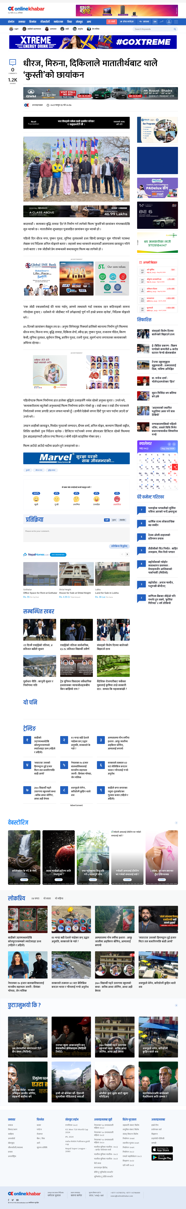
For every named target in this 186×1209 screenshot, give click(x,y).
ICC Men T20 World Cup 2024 (76, 1131)
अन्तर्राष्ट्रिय (12, 1156)
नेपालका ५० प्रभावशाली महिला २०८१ (103, 1134)
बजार (39, 1125)
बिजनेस (32, 22)
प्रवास (10, 1152)
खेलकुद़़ (11, 1143)
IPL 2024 (69, 1137)
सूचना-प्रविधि (42, 1147)
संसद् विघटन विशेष (130, 1134)
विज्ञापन (154, 1134)
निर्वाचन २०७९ (128, 1147)
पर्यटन (39, 1129)
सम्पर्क (153, 1143)
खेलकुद (79, 22)
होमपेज (11, 22)
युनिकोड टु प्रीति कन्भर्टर (103, 1176)
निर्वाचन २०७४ (129, 1138)
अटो (38, 1143)
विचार (69, 22)
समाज (10, 1125)
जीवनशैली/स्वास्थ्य (15, 1147)
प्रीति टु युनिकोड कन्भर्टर (103, 1172)
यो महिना (59, 898)
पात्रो (113, 21)
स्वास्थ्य (146, 21)
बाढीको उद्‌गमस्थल (34, 28)
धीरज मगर (39, 470)
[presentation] (122, 554)
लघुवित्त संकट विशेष (131, 1129)
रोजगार (40, 1134)
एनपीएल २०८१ (71, 1125)
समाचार (21, 22)
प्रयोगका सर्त (156, 1129)
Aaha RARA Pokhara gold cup (77, 1143)
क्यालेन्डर (145, 444)
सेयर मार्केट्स (128, 21)
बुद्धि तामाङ (51, 470)
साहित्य (11, 1134)
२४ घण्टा (35, 898)
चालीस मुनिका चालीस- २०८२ (106, 1154)
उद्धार (16, 28)
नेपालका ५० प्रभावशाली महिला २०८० (103, 1141)
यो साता (47, 898)
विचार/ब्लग (12, 1129)
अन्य (89, 22)
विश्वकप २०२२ (128, 1161)
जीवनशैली (45, 22)
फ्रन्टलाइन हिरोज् (100, 1167)
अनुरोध (80, 28)
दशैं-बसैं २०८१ (128, 1165)
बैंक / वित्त (41, 1138)
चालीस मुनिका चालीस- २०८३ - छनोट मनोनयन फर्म (106, 1148)
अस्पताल (53, 28)
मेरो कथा (97, 1163)
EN (155, 22)
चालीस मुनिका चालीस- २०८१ (106, 1159)
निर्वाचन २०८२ (128, 1152)
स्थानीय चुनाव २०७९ (131, 1143)
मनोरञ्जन (58, 22)
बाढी (67, 28)
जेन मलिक (95, 28)
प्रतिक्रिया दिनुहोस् (119, 546)
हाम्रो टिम (154, 1125)
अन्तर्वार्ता (11, 1138)
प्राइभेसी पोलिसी (157, 1138)
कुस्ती (28, 470)
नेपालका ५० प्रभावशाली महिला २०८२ (103, 1127)
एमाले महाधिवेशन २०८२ (132, 1156)
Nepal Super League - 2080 (75, 1150)
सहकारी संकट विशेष (131, 1125)
